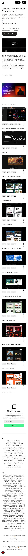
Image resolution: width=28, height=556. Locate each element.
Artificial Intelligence (13, 442)
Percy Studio (4, 152)
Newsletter (20, 510)
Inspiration (8, 453)
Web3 (18, 465)
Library (22, 505)
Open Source (8, 511)
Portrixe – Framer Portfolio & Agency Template (11, 344)
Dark (3, 148)
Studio (13, 521)
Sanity (4, 520)
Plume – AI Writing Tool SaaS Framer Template (11, 176)
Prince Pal (16, 30)
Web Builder (10, 467)
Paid (15, 511)
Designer (9, 488)
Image (6, 501)
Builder (14, 480)
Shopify (10, 520)
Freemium (7, 496)
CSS (22, 485)
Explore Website (8, 34)
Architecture (20, 476)
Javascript (15, 503)
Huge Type (6, 500)
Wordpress (19, 530)
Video (7, 526)
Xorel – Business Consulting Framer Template (11, 296)
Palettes (21, 511)
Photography (14, 513)
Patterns (6, 513)
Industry (13, 501)
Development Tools (9, 491)
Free (16, 124)
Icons (19, 450)
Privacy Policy (23, 546)
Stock (23, 520)
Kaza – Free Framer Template (8, 368)
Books (21, 478)
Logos (5, 506)
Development (18, 490)
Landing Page (7, 505)
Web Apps (19, 526)
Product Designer (9, 516)
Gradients (7, 498)
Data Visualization (13, 486)
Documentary (19, 491)
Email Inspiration (19, 448)
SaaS (21, 518)
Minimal (6, 508)
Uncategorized (19, 463)
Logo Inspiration (17, 455)
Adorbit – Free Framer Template (8, 320)
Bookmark (5, 23)
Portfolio (13, 458)
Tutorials (9, 462)
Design (22, 486)
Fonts (10, 495)
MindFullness (13, 457)
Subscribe (14, 425)
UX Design (17, 525)
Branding (20, 443)
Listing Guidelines (16, 546)
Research (7, 518)
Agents (17, 475)
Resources (13, 23)
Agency (10, 440)
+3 (15, 148)
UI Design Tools (9, 463)
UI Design (10, 525)
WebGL (13, 528)
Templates (13, 172)
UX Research (11, 465)
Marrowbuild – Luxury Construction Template (11, 248)
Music (13, 510)
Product (21, 515)
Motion (7, 510)
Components (5, 124)
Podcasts (6, 515)
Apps (13, 476)
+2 (19, 124)
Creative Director (8, 485)
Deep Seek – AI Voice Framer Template (10, 272)
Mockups (5, 458)
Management (13, 506)
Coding (8, 445)
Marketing (5, 457)
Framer (3, 30)
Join (24, 2)
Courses (18, 483)
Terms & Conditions (13, 547)
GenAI (20, 496)
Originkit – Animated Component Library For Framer (13, 128)
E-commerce (8, 493)
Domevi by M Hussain (6, 200)
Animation (17, 440)
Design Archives (17, 445)
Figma (7, 450)
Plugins (22, 513)
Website (20, 528)
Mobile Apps (22, 457)
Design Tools (9, 490)
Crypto (17, 485)
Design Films (9, 447)
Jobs (21, 503)
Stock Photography (18, 460)
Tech (23, 521)
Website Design (10, 530)
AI (22, 475)
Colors (19, 481)
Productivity (21, 458)
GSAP (21, 498)
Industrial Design (18, 452)
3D (5, 475)
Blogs (16, 478)
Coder (7, 481)
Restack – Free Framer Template (8, 392)
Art (5, 478)
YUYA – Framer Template (7, 224)
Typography (17, 462)
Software (17, 520)
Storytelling (5, 521)
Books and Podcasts (10, 443)
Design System (17, 488)
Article (10, 478)
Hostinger (16, 539)
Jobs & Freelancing (18, 453)
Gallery (14, 496)
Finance (5, 495)
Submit (17, 2)
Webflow (18, 467)
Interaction (7, 503)
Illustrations (8, 452)
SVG (18, 521)
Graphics (15, 498)
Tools (13, 523)
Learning (8, 455)
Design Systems (18, 447)
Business (21, 480)
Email (15, 493)
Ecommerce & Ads (8, 448)
